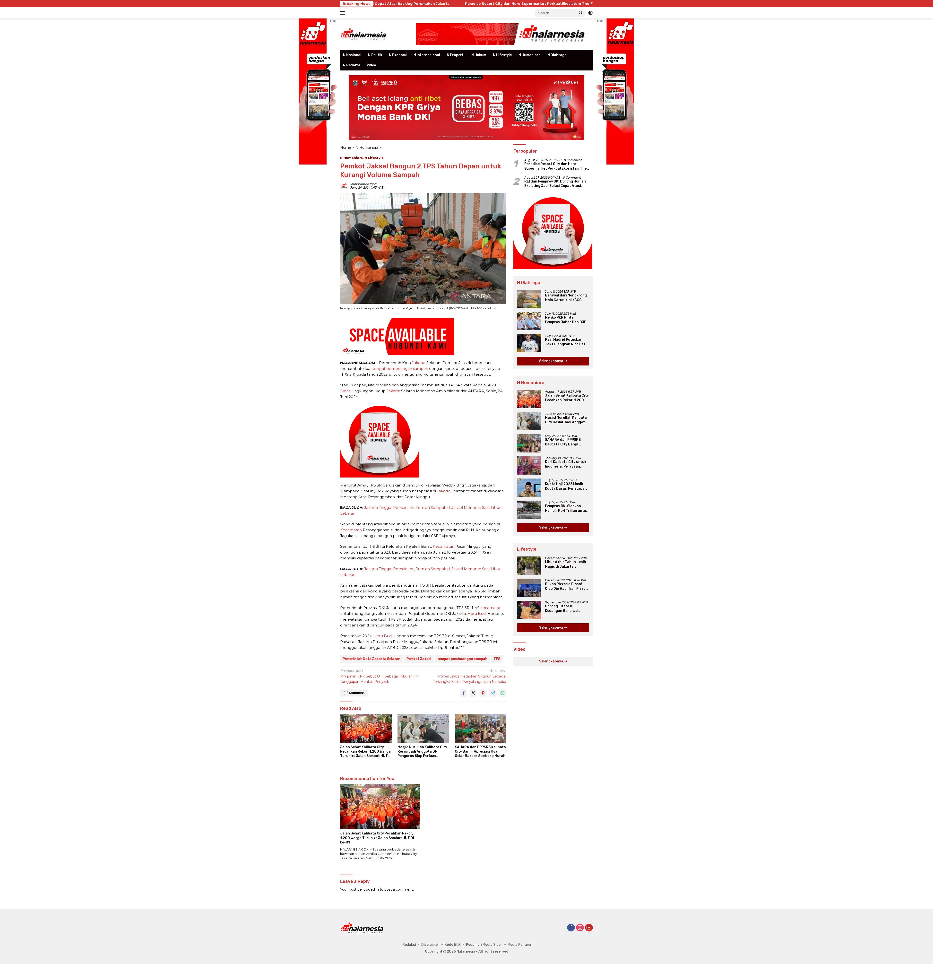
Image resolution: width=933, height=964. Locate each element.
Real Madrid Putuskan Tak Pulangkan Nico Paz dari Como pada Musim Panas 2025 (565, 342)
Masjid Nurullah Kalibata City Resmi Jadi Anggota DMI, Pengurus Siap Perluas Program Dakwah (422, 751)
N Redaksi (351, 65)
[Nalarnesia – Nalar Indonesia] (363, 34)
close (333, 21)
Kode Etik (453, 945)
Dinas (345, 391)
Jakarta (418, 362)
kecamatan (490, 607)
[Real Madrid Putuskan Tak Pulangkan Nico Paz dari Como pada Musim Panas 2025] (529, 343)
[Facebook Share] (463, 693)
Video (371, 65)
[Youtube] (589, 928)
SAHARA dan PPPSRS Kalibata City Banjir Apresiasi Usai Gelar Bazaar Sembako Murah (480, 751)
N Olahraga (557, 55)
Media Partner (520, 945)
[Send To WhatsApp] (502, 693)
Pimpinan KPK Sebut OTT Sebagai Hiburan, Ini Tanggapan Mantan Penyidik (379, 676)
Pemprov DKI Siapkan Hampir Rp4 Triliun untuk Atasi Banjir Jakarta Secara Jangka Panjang (566, 508)
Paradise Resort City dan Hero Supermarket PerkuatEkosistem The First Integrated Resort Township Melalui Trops (481, 3)
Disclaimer (430, 945)
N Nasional (352, 55)
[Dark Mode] (590, 13)
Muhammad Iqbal (363, 184)
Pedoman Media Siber (484, 945)
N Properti (456, 55)
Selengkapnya (551, 361)
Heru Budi (476, 613)
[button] (581, 13)
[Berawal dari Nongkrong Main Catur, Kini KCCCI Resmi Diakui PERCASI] (529, 299)
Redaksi (409, 945)
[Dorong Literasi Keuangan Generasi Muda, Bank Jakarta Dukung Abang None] (529, 610)
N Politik (375, 55)
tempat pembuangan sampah (399, 368)
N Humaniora (529, 55)
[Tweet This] (473, 693)
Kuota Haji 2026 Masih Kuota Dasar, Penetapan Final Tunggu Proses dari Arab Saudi (566, 486)
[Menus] (343, 13)
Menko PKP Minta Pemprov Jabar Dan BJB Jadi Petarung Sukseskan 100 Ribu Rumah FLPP (567, 319)
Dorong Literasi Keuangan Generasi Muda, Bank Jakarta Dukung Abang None (562, 608)
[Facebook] (571, 928)
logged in (371, 889)
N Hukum (478, 55)
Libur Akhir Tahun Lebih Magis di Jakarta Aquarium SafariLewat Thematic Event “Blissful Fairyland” (566, 564)
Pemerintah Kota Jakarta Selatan (371, 659)
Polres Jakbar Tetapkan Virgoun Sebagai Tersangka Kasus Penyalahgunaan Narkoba (469, 676)
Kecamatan (351, 530)
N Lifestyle (502, 55)
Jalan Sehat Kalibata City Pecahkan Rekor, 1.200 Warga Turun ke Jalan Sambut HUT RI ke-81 (365, 751)
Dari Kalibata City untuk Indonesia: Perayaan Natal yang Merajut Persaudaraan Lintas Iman (565, 464)
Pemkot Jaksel (418, 659)
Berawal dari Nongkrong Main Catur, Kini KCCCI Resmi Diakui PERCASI (566, 297)
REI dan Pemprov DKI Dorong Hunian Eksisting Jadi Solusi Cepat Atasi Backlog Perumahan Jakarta (555, 183)
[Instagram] (580, 928)
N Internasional (427, 55)
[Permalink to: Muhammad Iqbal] (344, 185)
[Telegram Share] (492, 693)
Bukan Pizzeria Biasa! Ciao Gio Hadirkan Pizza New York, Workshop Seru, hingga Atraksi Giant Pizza (565, 586)
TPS (496, 659)
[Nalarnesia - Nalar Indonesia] (362, 928)
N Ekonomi (398, 55)
